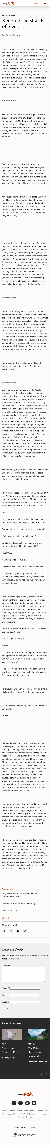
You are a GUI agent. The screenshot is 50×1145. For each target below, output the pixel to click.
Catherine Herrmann (37, 1061)
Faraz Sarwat (7, 889)
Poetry (31, 1044)
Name (5, 988)
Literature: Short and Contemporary (19, 903)
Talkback (43, 1114)
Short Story (8, 15)
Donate (32, 1127)
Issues (35, 3)
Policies (21, 1117)
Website (5, 1001)
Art (4, 1044)
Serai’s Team (29, 1110)
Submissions (32, 1114)
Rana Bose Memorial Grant (14, 1114)
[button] (45, 3)
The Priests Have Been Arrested (35, 1052)
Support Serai (42, 1110)
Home (4, 1110)
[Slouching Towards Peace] (12, 1034)
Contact (29, 1117)
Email (5, 995)
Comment (7, 965)
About (19, 1110)
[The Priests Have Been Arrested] (38, 1034)
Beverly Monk (8, 1057)
